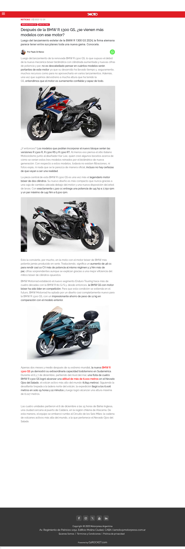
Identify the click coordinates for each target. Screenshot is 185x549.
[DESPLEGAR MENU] (3, 14)
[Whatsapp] (112, 51)
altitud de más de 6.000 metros (80, 378)
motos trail (44, 24)
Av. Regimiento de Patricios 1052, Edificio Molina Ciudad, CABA (75, 529)
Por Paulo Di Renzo (35, 52)
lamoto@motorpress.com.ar (129, 529)
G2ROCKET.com (98, 542)
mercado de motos (29, 24)
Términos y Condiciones (89, 534)
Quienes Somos (66, 534)
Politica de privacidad (114, 534)
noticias (25, 19)
